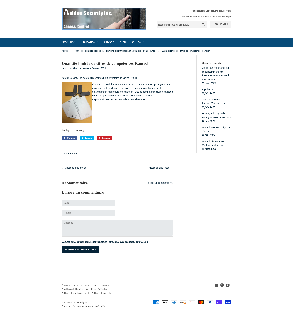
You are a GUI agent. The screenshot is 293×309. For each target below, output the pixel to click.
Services (109, 42)
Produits (68, 42)
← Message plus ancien (74, 167)
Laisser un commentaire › (160, 182)
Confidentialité (106, 285)
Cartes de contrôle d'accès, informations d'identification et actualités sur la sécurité (115, 51)
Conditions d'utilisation (72, 289)
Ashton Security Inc (72, 77)
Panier (223, 24)
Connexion (206, 16)
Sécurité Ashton (131, 42)
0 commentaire (69, 153)
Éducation (89, 42)
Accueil (65, 51)
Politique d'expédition (102, 293)
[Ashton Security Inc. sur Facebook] (216, 285)
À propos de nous (70, 285)
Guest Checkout (189, 16)
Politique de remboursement (75, 293)
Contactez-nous (88, 285)
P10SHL (134, 77)
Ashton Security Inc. (78, 302)
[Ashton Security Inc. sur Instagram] (222, 285)
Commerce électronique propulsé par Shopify (83, 306)
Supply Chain (208, 89)
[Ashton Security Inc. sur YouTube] (228, 285)
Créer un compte (223, 16)
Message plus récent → (161, 167)
